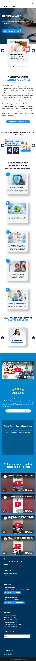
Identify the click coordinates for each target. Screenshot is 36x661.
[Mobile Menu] (32, 3)
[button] (12, 31)
